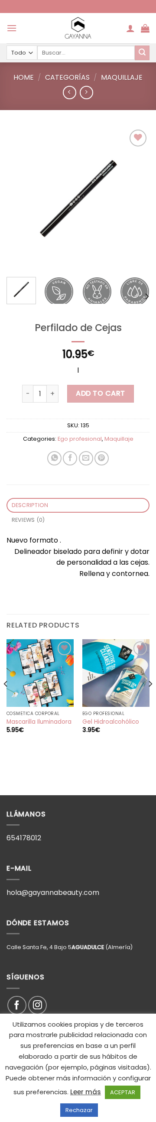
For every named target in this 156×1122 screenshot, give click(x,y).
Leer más (85, 1091)
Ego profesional (80, 438)
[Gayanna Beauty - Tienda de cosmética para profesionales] (78, 28)
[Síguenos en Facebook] (16, 1005)
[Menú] (11, 28)
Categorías (67, 77)
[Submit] (142, 53)
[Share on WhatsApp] (54, 458)
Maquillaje (122, 77)
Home (23, 77)
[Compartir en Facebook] (70, 458)
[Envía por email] (86, 458)
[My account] (130, 28)
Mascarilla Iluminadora (39, 722)
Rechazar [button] (79, 1110)
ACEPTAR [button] (122, 1092)
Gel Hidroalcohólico (110, 722)
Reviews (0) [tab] (28, 520)
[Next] (135, 199)
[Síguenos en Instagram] (37, 1005)
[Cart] (145, 28)
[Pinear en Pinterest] (101, 458)
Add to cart (100, 393)
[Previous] (20, 199)
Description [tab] (30, 505)
